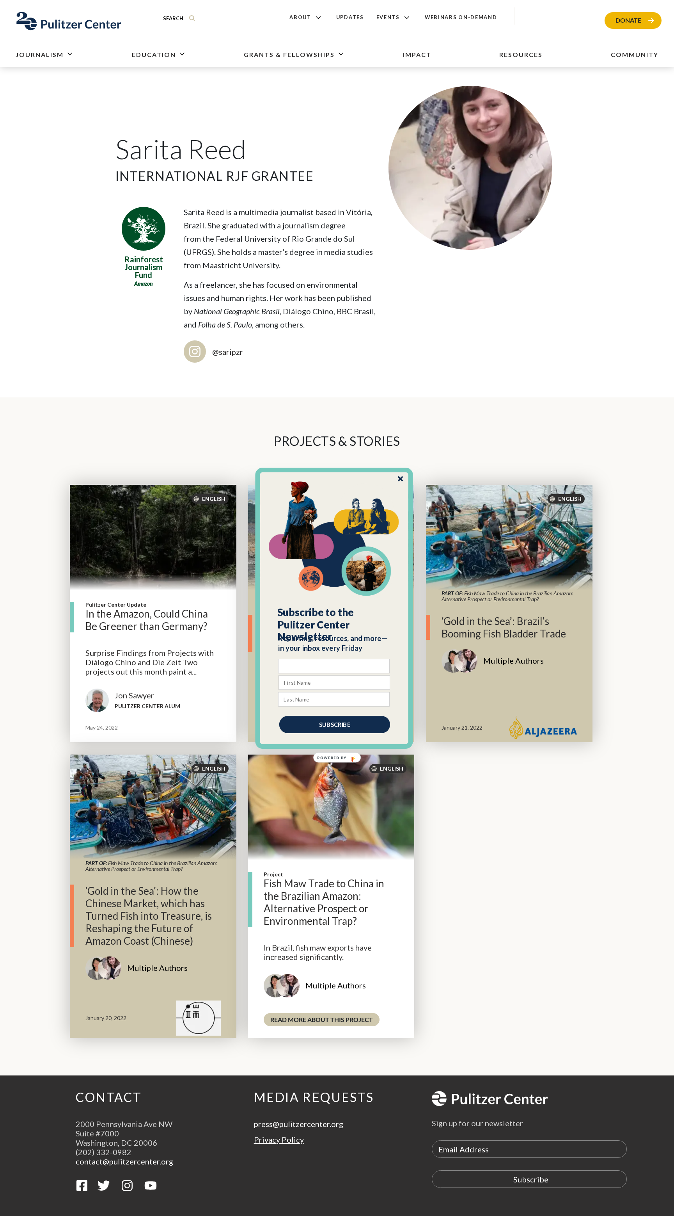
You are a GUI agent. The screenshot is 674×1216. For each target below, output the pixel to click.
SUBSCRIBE (334, 724)
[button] (334, 624)
